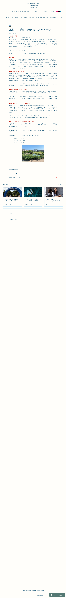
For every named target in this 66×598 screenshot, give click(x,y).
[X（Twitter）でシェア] (13, 173)
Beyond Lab (15, 17)
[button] (61, 17)
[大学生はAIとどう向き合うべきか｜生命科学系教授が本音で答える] (33, 192)
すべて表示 (60, 184)
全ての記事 (6, 17)
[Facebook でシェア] (9, 173)
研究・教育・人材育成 (42, 17)
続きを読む (53, 17)
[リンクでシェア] (19, 173)
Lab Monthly (23, 17)
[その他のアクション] (56, 26)
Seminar (31, 17)
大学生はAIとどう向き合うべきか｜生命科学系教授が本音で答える (33, 200)
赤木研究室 (33, 7)
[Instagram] (57, 11)
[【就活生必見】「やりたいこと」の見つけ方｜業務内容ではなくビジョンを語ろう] (53, 192)
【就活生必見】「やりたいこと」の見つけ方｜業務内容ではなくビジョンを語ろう (53, 200)
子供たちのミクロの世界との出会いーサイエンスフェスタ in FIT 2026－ (12, 200)
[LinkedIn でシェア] (16, 173)
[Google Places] (59, 11)
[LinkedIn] (60, 11)
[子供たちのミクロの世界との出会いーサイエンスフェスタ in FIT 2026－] (12, 192)
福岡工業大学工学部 (33, 3)
